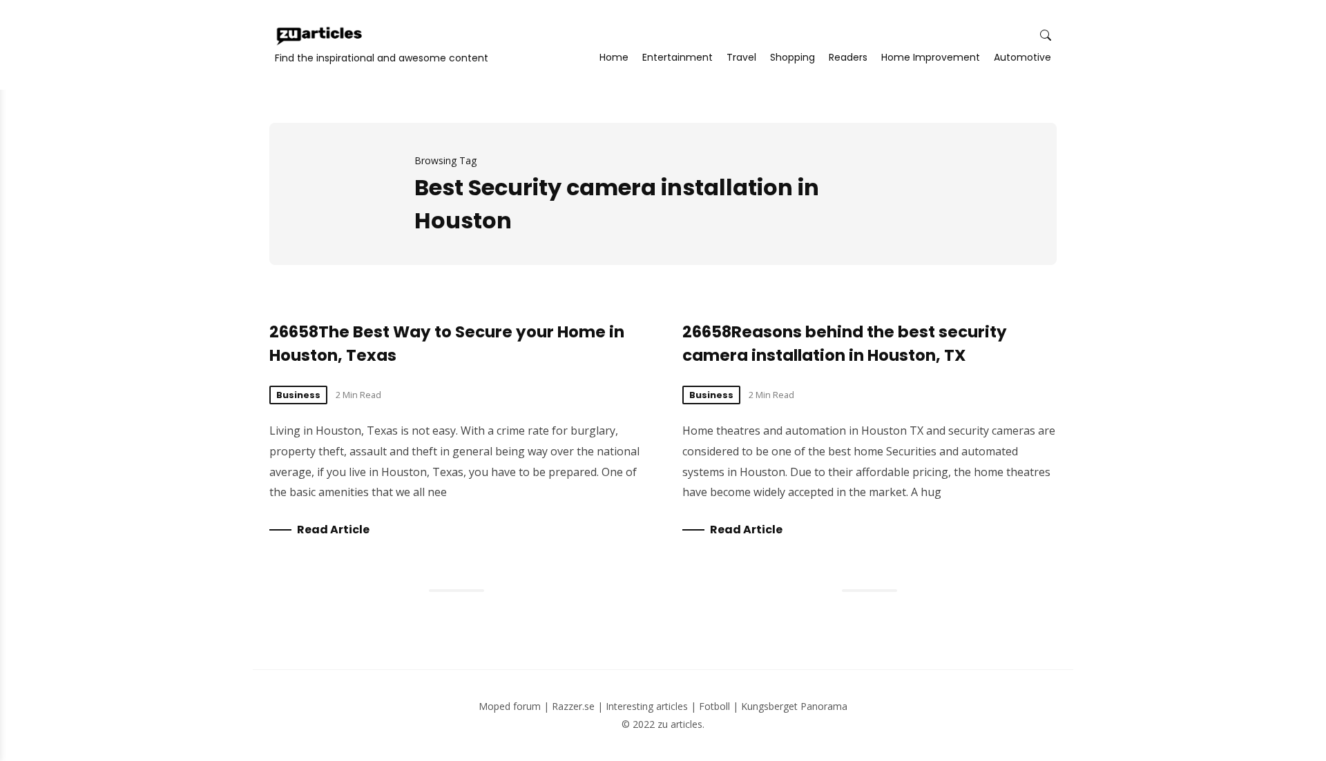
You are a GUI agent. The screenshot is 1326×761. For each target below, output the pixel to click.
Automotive (1022, 57)
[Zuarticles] (320, 36)
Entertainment (677, 57)
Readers (848, 57)
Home (613, 57)
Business (298, 395)
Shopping (792, 57)
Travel (741, 57)
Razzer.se (573, 706)
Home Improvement (930, 57)
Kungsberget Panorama (794, 706)
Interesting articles (647, 706)
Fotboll (714, 706)
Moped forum (510, 706)
